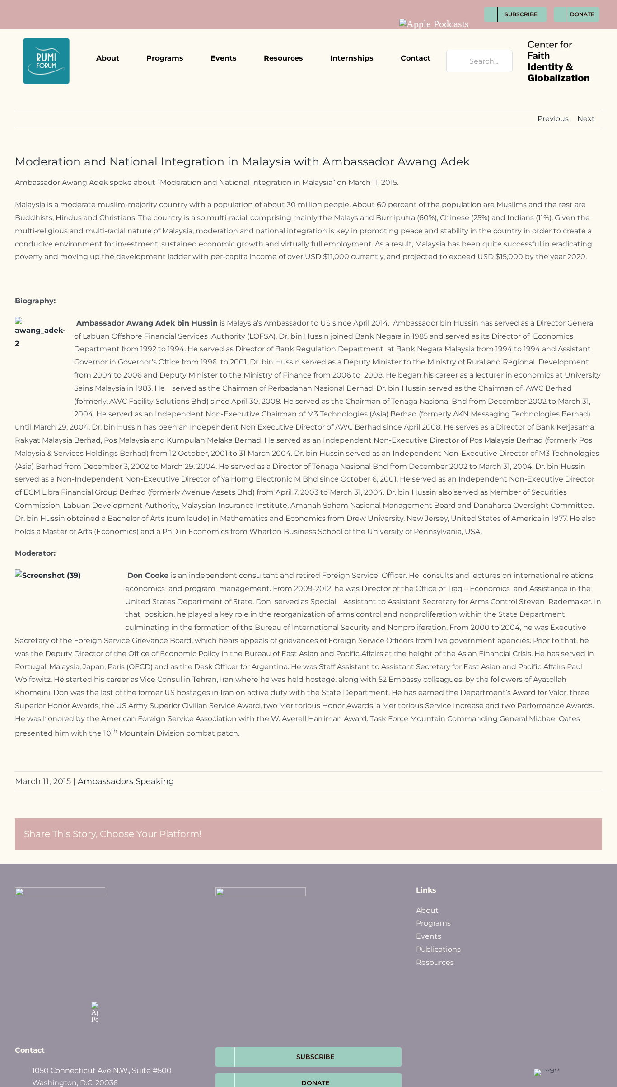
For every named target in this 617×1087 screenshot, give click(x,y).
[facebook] (415, 5)
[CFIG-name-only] (558, 32)
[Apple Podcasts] (434, 24)
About (427, 910)
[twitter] (431, 5)
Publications (438, 949)
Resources (435, 962)
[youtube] (465, 5)
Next (586, 118)
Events (428, 936)
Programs (433, 923)
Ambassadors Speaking (126, 781)
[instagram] (448, 5)
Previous (553, 118)
